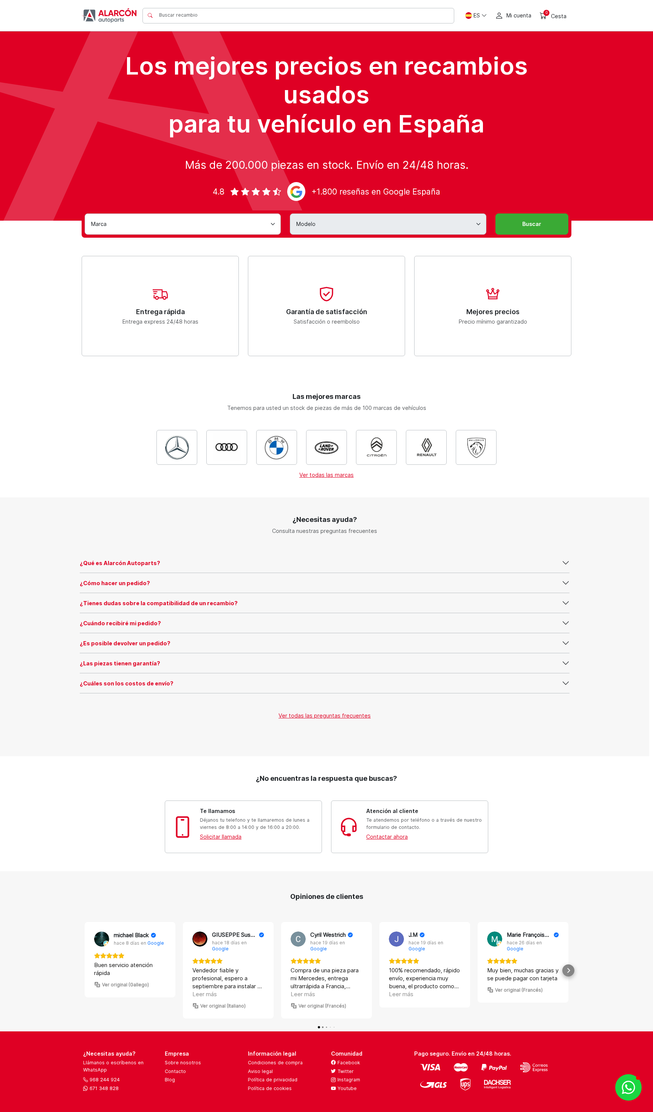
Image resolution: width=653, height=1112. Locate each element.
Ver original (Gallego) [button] (125, 984)
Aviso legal (260, 1071)
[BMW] (276, 447)
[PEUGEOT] (476, 447)
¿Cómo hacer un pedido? (115, 583)
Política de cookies (270, 1088)
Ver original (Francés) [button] (322, 1006)
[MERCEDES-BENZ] (176, 447)
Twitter (345, 1071)
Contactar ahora (387, 836)
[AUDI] (226, 447)
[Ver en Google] (101, 939)
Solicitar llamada (220, 836)
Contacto (175, 1071)
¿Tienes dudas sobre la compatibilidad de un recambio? (159, 603)
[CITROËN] (376, 447)
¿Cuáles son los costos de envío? (126, 683)
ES (477, 15)
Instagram (348, 1079)
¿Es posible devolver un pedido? (125, 643)
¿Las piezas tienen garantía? (120, 663)
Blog (170, 1079)
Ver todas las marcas (326, 475)
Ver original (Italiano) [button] (223, 1006)
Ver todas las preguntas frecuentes (325, 715)
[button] (85, 970)
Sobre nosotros (183, 1062)
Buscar (531, 224)
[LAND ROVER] (326, 447)
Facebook (348, 1062)
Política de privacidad (272, 1079)
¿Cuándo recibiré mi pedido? (120, 623)
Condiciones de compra (275, 1062)
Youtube (346, 1088)
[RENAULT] (426, 447)
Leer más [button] (204, 994)
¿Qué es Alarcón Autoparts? (120, 563)
